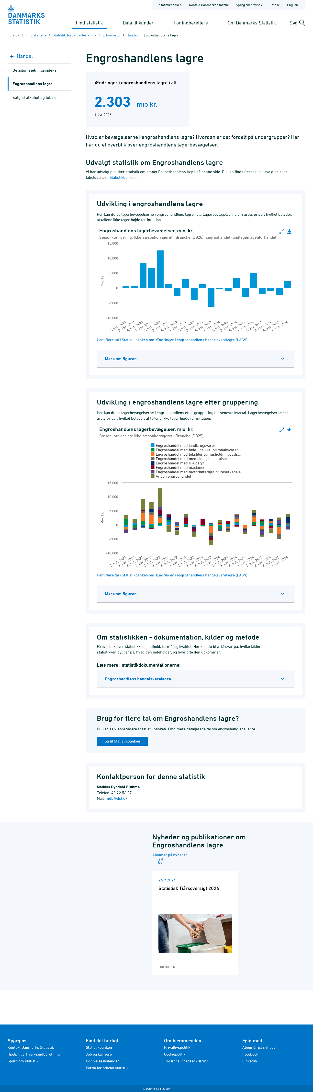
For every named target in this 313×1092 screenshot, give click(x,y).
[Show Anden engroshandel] (171, 476)
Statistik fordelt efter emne (75, 35)
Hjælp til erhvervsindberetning (34, 1054)
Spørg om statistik (249, 5)
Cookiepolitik (174, 1054)
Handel (132, 35)
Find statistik (89, 22)
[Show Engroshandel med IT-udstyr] (178, 463)
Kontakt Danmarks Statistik (209, 5)
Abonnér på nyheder (259, 1047)
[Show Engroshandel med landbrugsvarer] (183, 445)
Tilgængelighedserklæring (186, 1061)
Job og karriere (99, 1054)
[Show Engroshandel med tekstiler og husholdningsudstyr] (196, 454)
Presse (274, 5)
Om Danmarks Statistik (252, 22)
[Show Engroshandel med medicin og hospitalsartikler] (193, 458)
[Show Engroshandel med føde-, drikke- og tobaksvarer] (194, 450)
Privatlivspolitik (177, 1047)
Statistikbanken (170, 5)
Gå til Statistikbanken (122, 741)
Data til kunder (138, 22)
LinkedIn (249, 1061)
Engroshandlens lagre (32, 83)
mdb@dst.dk (116, 798)
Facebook (250, 1054)
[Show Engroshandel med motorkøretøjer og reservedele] (196, 472)
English (292, 5)
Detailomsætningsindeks (34, 70)
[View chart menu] (289, 231)
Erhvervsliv (111, 35)
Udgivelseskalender (102, 1061)
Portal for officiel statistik (107, 1068)
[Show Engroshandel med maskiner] (178, 467)
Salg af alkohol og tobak (34, 97)
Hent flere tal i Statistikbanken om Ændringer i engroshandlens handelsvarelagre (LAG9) (172, 340)
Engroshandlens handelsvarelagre (138, 678)
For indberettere (191, 22)
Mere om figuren (121, 358)
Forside (14, 35)
